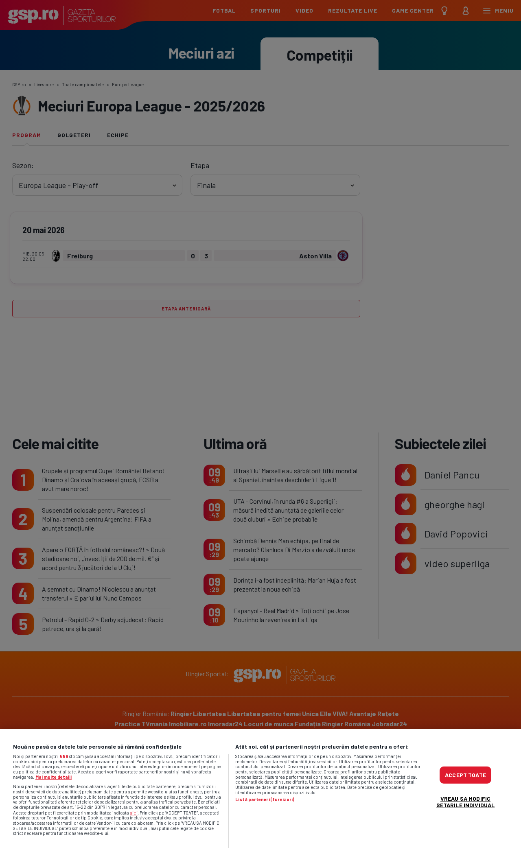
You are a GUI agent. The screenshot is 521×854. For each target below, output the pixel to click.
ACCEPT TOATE (465, 774)
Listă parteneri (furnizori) (264, 799)
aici (134, 812)
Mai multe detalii (53, 777)
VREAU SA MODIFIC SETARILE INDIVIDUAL (465, 801)
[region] (260, 791)
